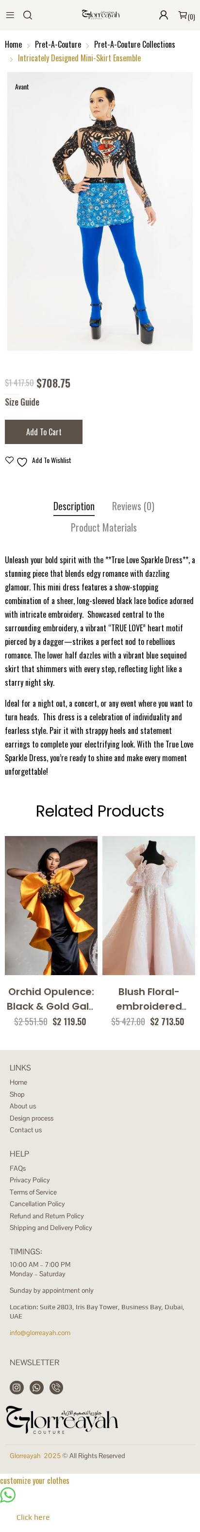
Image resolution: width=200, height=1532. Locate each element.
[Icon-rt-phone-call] (57, 1388)
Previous (14, 211)
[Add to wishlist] (61, 956)
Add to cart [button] (39, 956)
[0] (183, 15)
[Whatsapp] (37, 1388)
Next (185, 211)
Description (74, 506)
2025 (52, 1455)
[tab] (74, 507)
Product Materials (104, 527)
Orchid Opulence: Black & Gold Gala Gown (51, 1006)
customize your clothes (34, 1480)
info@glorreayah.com (40, 1332)
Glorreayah (25, 1455)
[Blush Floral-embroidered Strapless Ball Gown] (148, 906)
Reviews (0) (133, 506)
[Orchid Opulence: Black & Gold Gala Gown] (51, 906)
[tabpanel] (100, 211)
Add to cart (44, 432)
